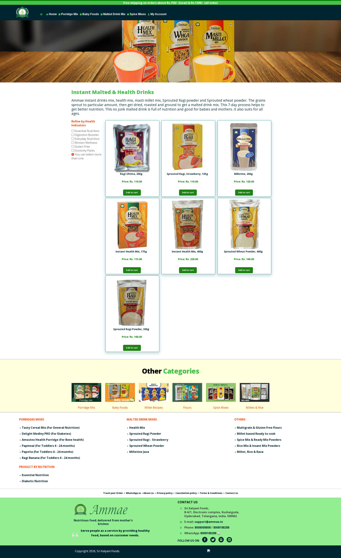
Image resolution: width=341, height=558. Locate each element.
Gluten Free (82, 147)
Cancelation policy (186, 493)
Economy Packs (84, 150)
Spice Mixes (137, 14)
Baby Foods (90, 14)
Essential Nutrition (86, 131)
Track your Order (113, 493)
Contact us (231, 493)
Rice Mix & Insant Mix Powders (258, 446)
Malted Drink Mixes (142, 419)
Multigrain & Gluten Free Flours (259, 428)
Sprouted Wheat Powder (146, 446)
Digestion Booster (86, 135)
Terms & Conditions (210, 493)
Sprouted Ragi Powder (145, 434)
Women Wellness (85, 143)
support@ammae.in (209, 522)
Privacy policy (164, 493)
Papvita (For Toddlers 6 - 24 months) (47, 452)
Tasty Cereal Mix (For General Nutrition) (50, 428)
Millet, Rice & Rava (249, 452)
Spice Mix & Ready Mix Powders (258, 440)
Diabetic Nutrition (34, 481)
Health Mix (137, 428)
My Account (158, 14)
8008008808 (203, 527)
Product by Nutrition (37, 467)
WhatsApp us (133, 493)
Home (52, 14)
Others (239, 419)
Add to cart (132, 192)
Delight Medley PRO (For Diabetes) (46, 434)
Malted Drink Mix (113, 14)
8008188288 (221, 527)
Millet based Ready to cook (255, 434)
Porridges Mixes (31, 419)
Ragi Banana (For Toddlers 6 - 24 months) (50, 458)
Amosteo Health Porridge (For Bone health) (52, 440)
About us (149, 493)
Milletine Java (139, 452)
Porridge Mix (69, 14)
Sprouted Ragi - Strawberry (148, 440)
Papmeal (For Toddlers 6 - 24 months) (48, 446)
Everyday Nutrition (86, 139)
